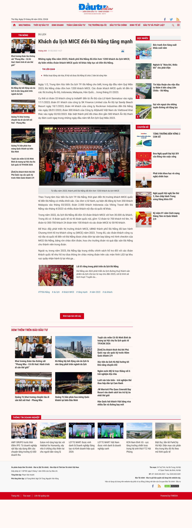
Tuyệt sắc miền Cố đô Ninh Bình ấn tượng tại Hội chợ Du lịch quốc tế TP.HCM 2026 (23, 162)
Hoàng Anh (42, 51)
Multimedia (24, 25)
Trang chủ (15, 496)
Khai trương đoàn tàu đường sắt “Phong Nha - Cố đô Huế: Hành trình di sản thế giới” (32, 364)
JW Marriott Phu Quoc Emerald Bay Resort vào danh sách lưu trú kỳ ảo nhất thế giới (114, 392)
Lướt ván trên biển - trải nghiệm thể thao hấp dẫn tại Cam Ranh (114, 382)
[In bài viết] (122, 51)
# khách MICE (68, 292)
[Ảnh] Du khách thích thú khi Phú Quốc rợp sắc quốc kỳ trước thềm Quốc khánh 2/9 (23, 175)
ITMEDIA (174, 496)
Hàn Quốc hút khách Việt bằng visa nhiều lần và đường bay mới (114, 403)
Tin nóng (23, 35)
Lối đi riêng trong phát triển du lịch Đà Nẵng (97, 266)
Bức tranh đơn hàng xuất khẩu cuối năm (165, 46)
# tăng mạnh (81, 292)
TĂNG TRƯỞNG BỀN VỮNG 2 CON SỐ (166, 135)
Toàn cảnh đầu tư (76, 25)
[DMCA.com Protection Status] (171, 486)
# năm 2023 (95, 292)
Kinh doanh (58, 25)
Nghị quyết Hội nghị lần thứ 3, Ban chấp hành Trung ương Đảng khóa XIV (166, 196)
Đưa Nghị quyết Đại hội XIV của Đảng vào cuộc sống (166, 155)
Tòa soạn (26, 496)
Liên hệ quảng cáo (41, 496)
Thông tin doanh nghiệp (26, 417)
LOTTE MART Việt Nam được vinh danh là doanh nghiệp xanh (109, 445)
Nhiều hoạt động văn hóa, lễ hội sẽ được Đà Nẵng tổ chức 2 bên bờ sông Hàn (75, 75)
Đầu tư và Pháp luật (154, 25)
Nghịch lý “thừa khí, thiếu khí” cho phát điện (165, 66)
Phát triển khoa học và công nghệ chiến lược (166, 175)
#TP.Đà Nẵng (44, 292)
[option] (24, 439)
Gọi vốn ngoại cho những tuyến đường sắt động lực (165, 106)
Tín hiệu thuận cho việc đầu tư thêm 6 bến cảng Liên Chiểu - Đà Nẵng (166, 87)
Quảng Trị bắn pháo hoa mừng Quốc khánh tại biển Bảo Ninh (22, 149)
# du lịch (56, 292)
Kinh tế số (135, 25)
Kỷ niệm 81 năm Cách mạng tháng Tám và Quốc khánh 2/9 (166, 216)
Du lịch (42, 34)
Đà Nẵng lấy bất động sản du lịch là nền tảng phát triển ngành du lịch (23, 91)
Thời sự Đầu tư (41, 25)
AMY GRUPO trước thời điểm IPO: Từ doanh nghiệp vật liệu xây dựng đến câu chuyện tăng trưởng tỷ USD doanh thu (24, 448)
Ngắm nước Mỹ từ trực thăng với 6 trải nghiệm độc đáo (114, 372)
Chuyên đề (142, 127)
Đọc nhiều (142, 38)
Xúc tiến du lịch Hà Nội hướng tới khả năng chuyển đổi (113, 363)
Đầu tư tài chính (118, 25)
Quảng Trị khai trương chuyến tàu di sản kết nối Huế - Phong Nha (21, 120)
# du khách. (108, 292)
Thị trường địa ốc (97, 25)
